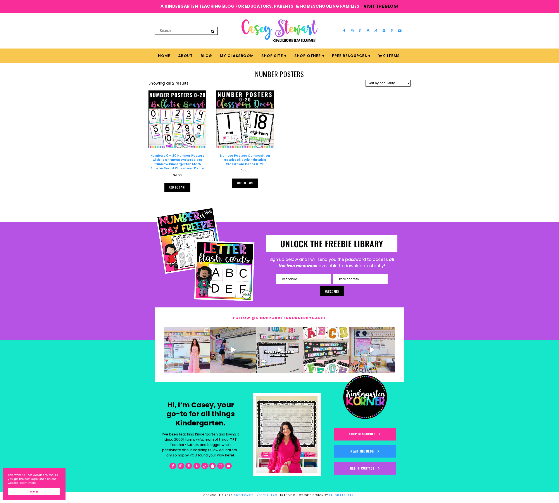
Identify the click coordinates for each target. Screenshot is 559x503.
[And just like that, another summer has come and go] (233, 350)
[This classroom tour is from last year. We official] (372, 350)
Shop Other (307, 55)
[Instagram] (352, 30)
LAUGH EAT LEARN (342, 495)
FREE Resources (349, 55)
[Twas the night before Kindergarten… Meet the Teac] (187, 350)
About (185, 55)
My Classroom (237, 55)
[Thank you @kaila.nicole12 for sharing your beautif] (326, 350)
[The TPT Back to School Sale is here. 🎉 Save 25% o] (279, 350)
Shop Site (272, 55)
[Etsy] (392, 30)
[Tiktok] (376, 30)
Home (164, 55)
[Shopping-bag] (384, 30)
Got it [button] (34, 491)
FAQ (274, 495)
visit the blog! (381, 6)
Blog (206, 55)
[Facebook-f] (344, 30)
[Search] (212, 31)
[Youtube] (400, 30)
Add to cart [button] (177, 187)
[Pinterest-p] (360, 30)
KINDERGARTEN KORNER (250, 495)
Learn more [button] (28, 483)
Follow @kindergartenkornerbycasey (279, 317)
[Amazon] (368, 30)
